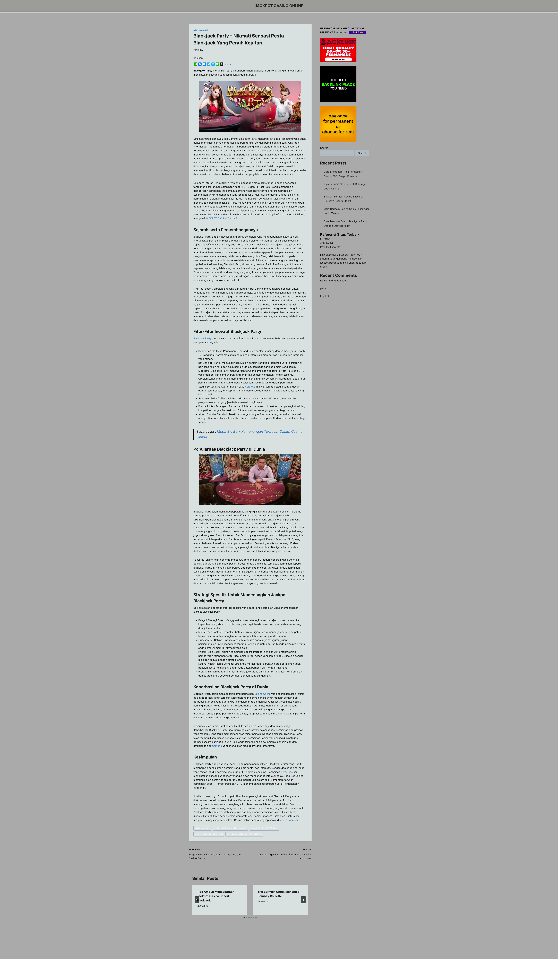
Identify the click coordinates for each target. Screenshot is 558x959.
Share (228, 64)
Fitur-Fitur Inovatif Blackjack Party (230, 828)
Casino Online (262, 693)
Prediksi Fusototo (330, 247)
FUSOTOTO (326, 239)
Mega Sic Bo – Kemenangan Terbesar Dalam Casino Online (215, 854)
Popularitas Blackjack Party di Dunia (244, 834)
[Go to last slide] (197, 899)
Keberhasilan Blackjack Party (209, 834)
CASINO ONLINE (200, 30)
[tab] (244, 917)
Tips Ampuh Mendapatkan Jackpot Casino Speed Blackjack (215, 896)
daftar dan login (346, 254)
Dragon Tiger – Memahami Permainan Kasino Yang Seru (285, 854)
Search (324, 147)
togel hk (324, 296)
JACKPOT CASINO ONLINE (221, 218)
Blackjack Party (202, 338)
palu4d (324, 288)
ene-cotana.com (289, 820)
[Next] (303, 899)
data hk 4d (326, 243)
